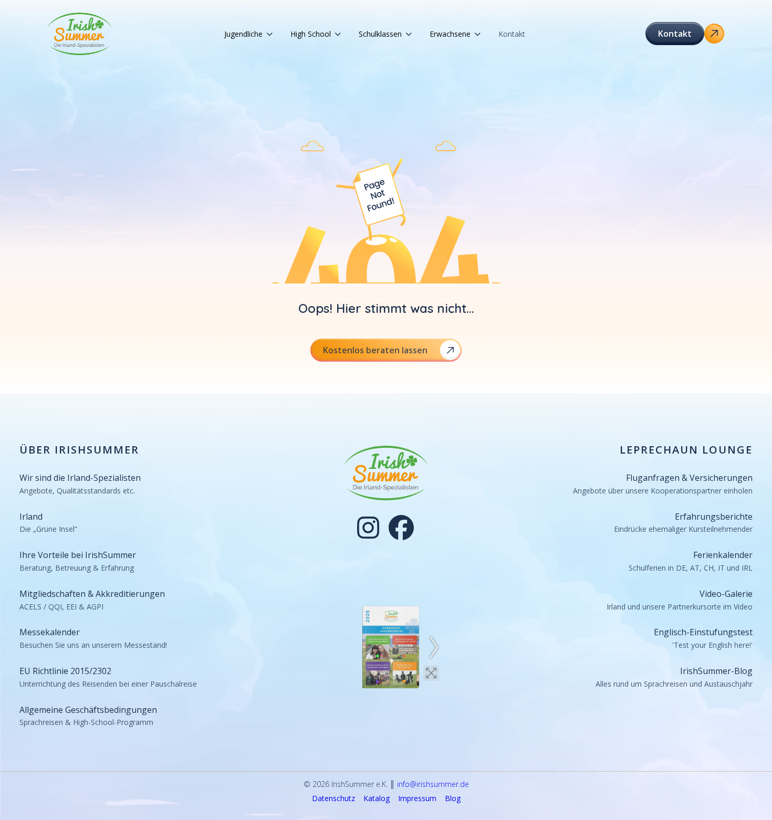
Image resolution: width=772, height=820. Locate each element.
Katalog (376, 798)
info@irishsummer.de (433, 784)
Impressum (417, 798)
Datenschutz (333, 798)
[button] (248, 34)
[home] (79, 34)
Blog (453, 798)
